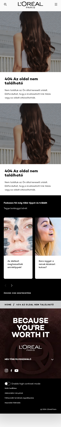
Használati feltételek (12, 403)
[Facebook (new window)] (11, 370)
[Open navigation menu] (56, 4)
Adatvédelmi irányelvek (14, 393)
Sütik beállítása (11, 388)
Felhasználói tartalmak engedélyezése (19, 398)
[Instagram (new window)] (6, 370)
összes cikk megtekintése (17, 293)
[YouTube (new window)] (16, 370)
